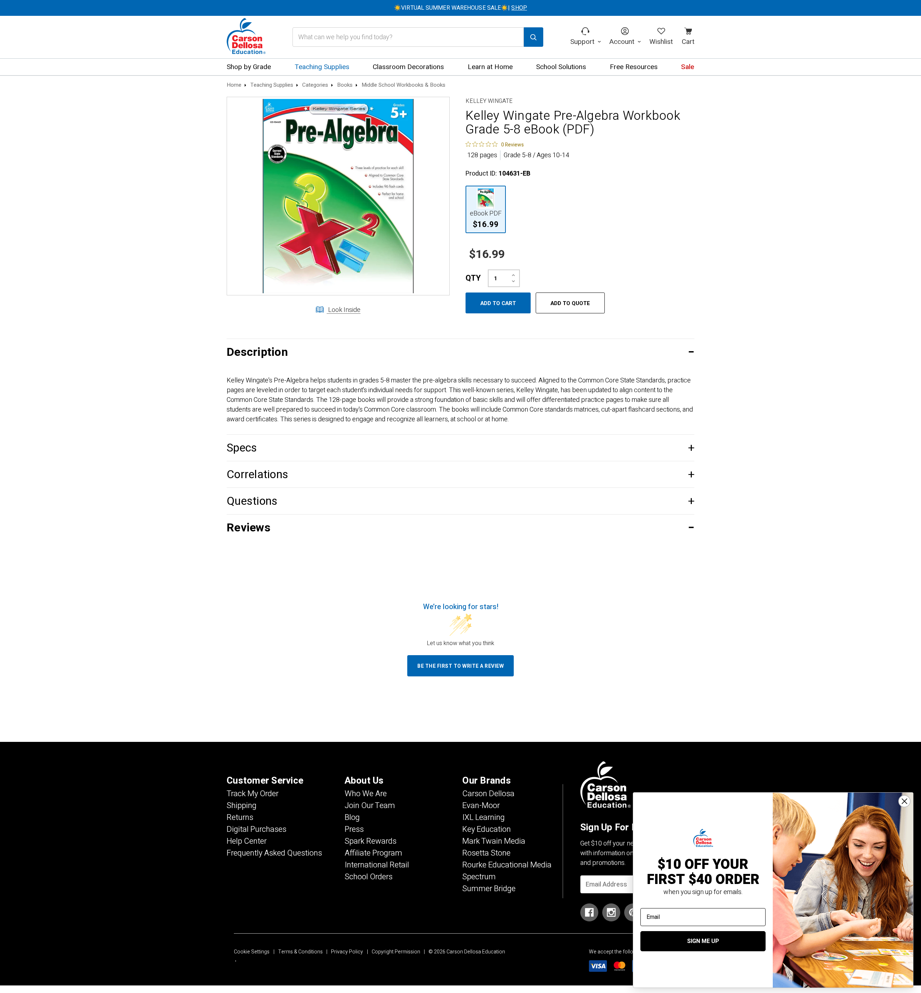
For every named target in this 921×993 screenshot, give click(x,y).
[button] (460, 352)
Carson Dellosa (488, 793)
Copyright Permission (396, 952)
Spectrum (479, 877)
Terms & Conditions (300, 952)
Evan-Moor (481, 805)
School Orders (369, 877)
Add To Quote (570, 303)
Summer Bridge (489, 888)
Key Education (486, 829)
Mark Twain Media (493, 841)
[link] (495, 144)
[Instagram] (611, 912)
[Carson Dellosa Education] (246, 37)
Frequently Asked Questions (274, 853)
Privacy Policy (347, 952)
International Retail (377, 865)
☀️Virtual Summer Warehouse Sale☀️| (460, 8)
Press (354, 829)
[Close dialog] (904, 801)
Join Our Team (370, 805)
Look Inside (343, 310)
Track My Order (252, 793)
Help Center (247, 841)
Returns (240, 817)
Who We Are (366, 793)
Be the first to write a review (460, 666)
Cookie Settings (251, 952)
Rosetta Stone (486, 853)
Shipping (242, 805)
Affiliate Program (373, 853)
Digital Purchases (256, 829)
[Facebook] (589, 912)
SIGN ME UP (703, 941)
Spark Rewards (370, 841)
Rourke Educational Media (507, 865)
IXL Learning (483, 817)
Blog (352, 817)
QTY (473, 278)
